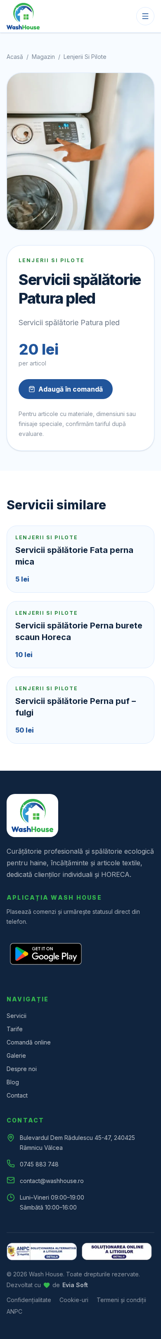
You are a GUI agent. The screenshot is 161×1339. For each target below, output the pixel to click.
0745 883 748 (39, 1164)
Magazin (43, 56)
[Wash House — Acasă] (23, 16)
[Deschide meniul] (145, 16)
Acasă (15, 56)
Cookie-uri (73, 1299)
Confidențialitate (29, 1299)
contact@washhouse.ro (52, 1180)
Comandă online (29, 1042)
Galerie (16, 1055)
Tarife (15, 1028)
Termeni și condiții (121, 1299)
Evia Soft (75, 1284)
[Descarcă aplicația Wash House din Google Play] (46, 954)
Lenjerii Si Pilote (85, 56)
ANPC (14, 1311)
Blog (13, 1082)
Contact (17, 1095)
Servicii (16, 1015)
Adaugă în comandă (70, 389)
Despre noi (22, 1068)
